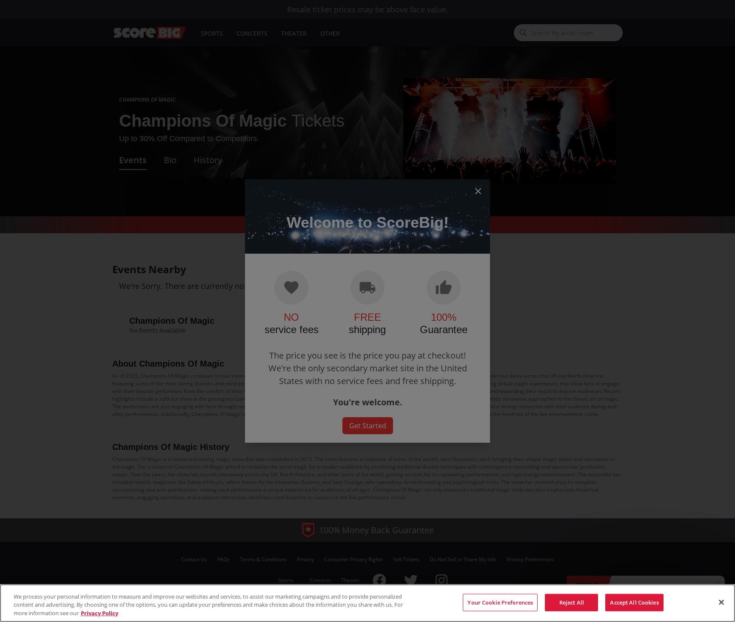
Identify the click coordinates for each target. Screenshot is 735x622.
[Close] (721, 602)
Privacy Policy (99, 613)
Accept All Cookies (634, 602)
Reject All (571, 602)
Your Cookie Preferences (500, 602)
